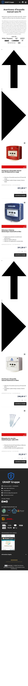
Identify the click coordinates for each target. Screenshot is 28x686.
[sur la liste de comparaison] (24, 143)
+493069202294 (6, 490)
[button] (14, 554)
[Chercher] (19, 2)
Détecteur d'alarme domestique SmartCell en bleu (11, 230)
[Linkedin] (7, 501)
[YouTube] (5, 501)
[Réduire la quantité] (19, 192)
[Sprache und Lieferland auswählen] (22, 2)
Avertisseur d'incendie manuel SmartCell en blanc (10, 379)
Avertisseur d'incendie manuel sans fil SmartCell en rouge (11, 171)
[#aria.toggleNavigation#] (25, 2)
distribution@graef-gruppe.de (10, 492)
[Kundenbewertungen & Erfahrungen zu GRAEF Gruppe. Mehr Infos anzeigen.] (8, 542)
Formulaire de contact (8, 495)
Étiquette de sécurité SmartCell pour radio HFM (10, 439)
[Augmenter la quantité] (25, 192)
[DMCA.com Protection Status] (9, 565)
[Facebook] (2, 501)
